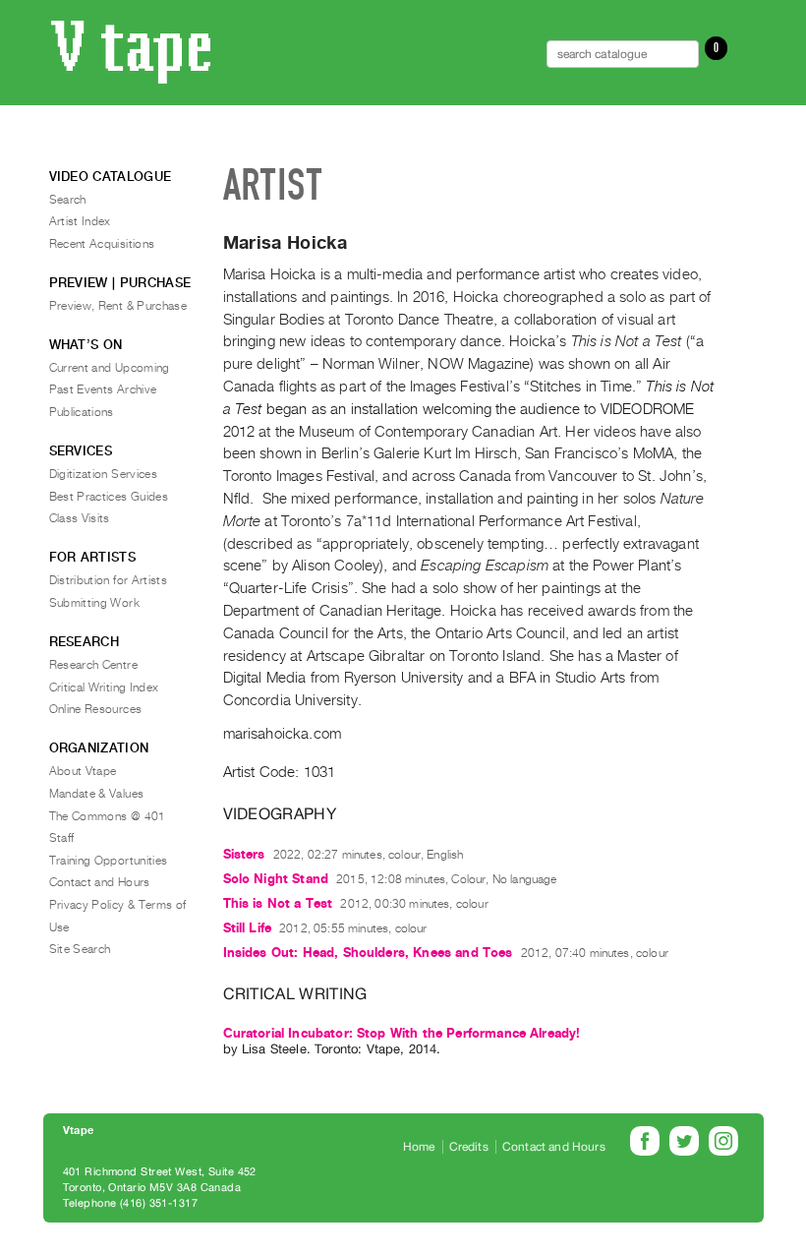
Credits (469, 1147)
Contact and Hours (99, 882)
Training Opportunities (108, 860)
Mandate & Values (96, 794)
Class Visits (79, 518)
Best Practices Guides (109, 497)
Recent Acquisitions (102, 244)
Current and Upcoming (109, 368)
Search (67, 200)
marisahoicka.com (282, 734)
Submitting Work (94, 603)
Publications (81, 412)
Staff (62, 838)
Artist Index (80, 221)
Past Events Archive (103, 389)
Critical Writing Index (104, 687)
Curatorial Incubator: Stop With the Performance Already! (402, 1033)
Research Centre (93, 665)
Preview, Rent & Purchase (118, 306)
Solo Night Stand (276, 878)
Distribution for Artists (108, 580)
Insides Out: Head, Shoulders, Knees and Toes (368, 952)
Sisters (244, 854)
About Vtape (83, 771)
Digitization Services (103, 474)
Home (419, 1147)
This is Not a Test (278, 903)
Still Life (247, 928)
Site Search (80, 949)
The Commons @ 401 (107, 816)
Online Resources (96, 709)
